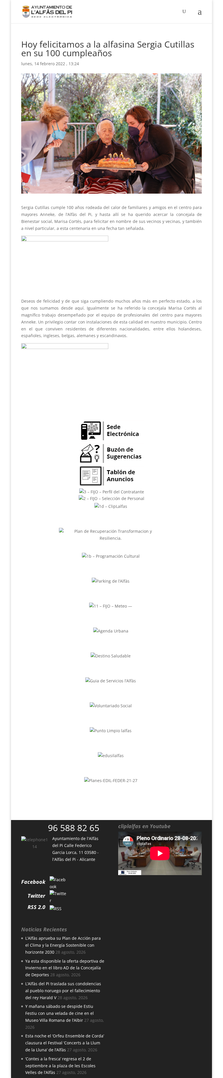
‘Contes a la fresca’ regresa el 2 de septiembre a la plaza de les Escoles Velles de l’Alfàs (60, 1065)
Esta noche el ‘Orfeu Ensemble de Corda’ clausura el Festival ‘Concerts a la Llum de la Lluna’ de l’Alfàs (64, 1042)
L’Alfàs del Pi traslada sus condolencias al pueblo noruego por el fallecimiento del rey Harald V (63, 990)
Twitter (36, 895)
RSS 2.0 (36, 907)
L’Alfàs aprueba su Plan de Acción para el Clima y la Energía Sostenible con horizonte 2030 (63, 945)
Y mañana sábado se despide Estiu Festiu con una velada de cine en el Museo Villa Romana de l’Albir (59, 1013)
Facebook (33, 881)
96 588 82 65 (73, 828)
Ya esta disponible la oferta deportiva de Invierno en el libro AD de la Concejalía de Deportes (64, 968)
